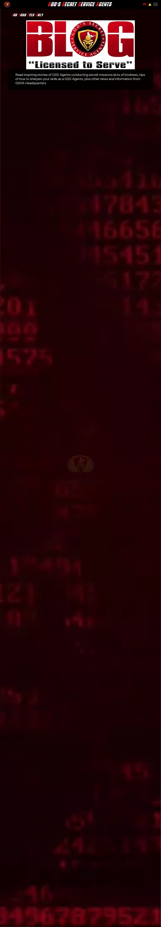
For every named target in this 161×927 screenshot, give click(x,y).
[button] (150, 4)
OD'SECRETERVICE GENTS (79, 4)
